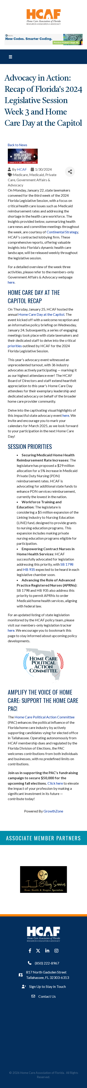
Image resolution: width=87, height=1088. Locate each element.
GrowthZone (53, 811)
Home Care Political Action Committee (44, 717)
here (11, 282)
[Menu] (10, 57)
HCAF (22, 169)
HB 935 (29, 569)
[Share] (70, 172)
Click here (55, 783)
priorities (15, 346)
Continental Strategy (62, 232)
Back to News (17, 145)
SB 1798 (66, 564)
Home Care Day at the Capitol (41, 314)
